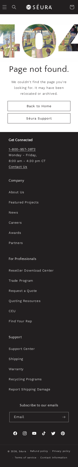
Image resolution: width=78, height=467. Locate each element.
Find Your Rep (20, 321)
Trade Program (21, 281)
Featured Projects (24, 202)
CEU (12, 311)
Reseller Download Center (31, 270)
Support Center (22, 349)
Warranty (16, 369)
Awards (15, 233)
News (13, 212)
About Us (16, 192)
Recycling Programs (25, 379)
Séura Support (39, 118)
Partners (16, 243)
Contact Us (18, 167)
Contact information (53, 457)
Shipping (16, 359)
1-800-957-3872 (22, 149)
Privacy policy (61, 451)
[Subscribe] (63, 417)
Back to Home (39, 106)
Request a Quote (23, 291)
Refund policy (39, 451)
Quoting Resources (25, 301)
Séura (22, 451)
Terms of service (25, 457)
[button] (14, 7)
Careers (15, 223)
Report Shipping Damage (29, 389)
